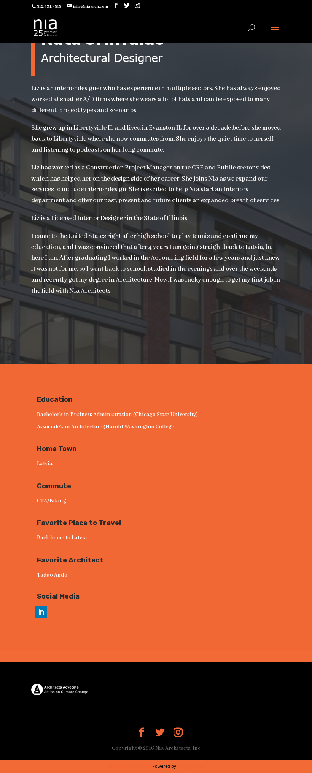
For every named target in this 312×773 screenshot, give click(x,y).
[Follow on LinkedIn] (41, 612)
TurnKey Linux (191, 766)
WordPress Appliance (127, 766)
